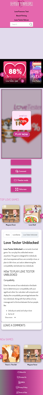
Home (8, 235)
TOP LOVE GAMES (9, 199)
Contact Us (22, 377)
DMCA (23, 382)
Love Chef (32, 225)
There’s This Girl (11, 364)
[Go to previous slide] (2, 74)
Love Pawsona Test (21, 11)
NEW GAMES (6, 339)
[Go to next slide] (40, 74)
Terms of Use (23, 392)
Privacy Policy (22, 387)
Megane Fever (11, 225)
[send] (31, 24)
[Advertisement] (21, 43)
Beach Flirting (21, 16)
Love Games (16, 235)
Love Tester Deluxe (21, 20)
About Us (23, 372)
